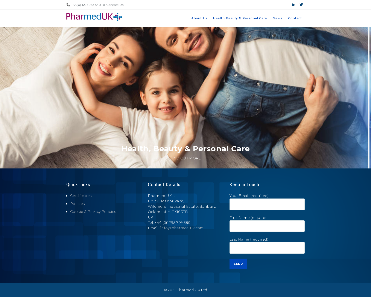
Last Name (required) (249, 239)
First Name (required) (249, 218)
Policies (77, 204)
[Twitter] (301, 5)
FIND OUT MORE (185, 158)
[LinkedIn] (293, 5)
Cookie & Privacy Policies (93, 212)
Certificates (81, 196)
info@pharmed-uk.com (182, 228)
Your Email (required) (249, 196)
